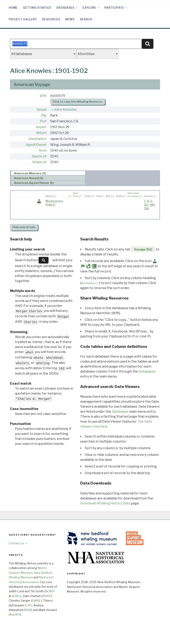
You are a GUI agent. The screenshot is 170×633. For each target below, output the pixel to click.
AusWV (15, 614)
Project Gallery (23, 19)
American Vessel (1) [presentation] (28, 178)
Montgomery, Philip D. (55, 202)
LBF (29, 605)
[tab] (48, 173)
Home (13, 7)
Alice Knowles (65, 110)
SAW (35, 600)
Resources (51, 19)
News (69, 19)
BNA (28, 610)
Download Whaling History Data (105, 503)
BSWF (46, 596)
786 (146, 208)
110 (146, 204)
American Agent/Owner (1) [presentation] (34, 182)
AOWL (16, 596)
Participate (114, 7)
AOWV (50, 591)
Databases (65, 7)
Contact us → (18, 543)
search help (24, 227)
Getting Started (37, 7)
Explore (89, 7)
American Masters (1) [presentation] (30, 173)
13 (147, 200)
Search (86, 19)
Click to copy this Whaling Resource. (77, 101)
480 (152, 204)
